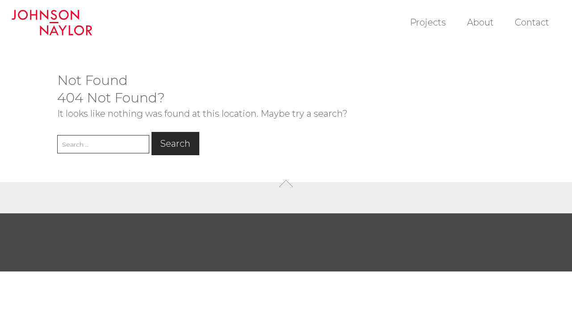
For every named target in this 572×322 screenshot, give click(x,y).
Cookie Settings (490, 301)
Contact (532, 22)
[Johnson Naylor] (56, 22)
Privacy (445, 301)
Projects (428, 22)
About (480, 22)
